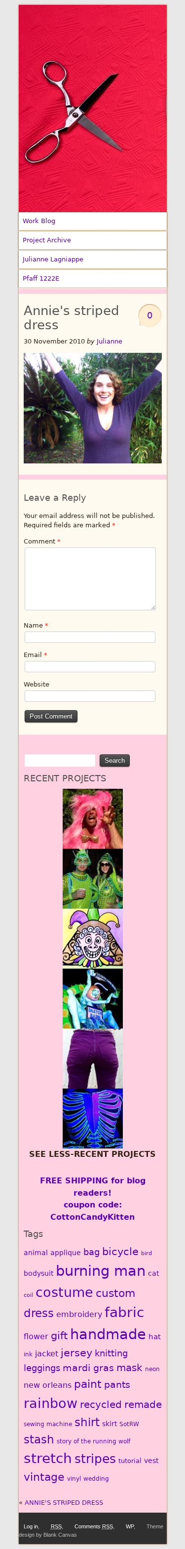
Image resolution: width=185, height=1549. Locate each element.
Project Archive (47, 240)
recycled (101, 1404)
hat (154, 1336)
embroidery (79, 1314)
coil (28, 1295)
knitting (111, 1353)
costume (64, 1292)
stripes (95, 1459)
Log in (31, 1526)
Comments (93, 1526)
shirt (87, 1422)
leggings (42, 1368)
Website (36, 684)
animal (36, 1253)
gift (59, 1336)
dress (39, 1313)
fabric (124, 1312)
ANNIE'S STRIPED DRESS (64, 1502)
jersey (76, 1353)
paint (88, 1383)
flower (36, 1336)
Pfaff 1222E (41, 278)
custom (115, 1293)
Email (35, 655)
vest (151, 1460)
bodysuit (38, 1273)
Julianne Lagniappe (53, 259)
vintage (44, 1477)
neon (152, 1369)
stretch (48, 1458)
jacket (46, 1353)
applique (65, 1253)
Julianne (109, 341)
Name (36, 625)
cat (153, 1273)
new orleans (48, 1385)
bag (91, 1252)
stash (39, 1439)
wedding (96, 1478)
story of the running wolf (93, 1441)
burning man (101, 1270)
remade (143, 1404)
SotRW (129, 1424)
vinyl (74, 1478)
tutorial (130, 1460)
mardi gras (88, 1368)
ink (28, 1354)
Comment (42, 541)
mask (129, 1368)
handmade (108, 1334)
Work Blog (39, 221)
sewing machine (48, 1424)
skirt (109, 1424)
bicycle (120, 1252)
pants (117, 1384)
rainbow (50, 1403)
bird (146, 1253)
